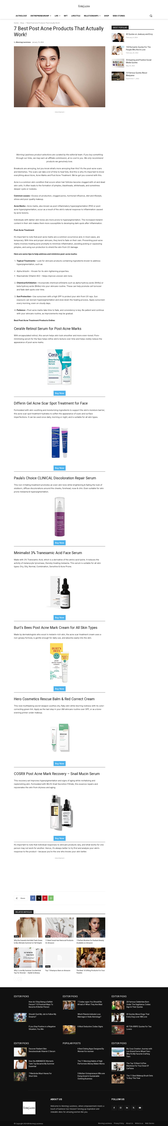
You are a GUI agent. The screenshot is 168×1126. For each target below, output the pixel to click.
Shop (22, 23)
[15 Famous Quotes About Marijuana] (118, 76)
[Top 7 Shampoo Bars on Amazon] (59, 958)
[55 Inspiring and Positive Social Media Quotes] (118, 63)
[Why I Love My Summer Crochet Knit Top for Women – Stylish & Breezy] (28, 958)
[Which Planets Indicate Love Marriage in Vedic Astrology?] (69, 1017)
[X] (38, 898)
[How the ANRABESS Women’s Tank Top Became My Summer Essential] (20, 1064)
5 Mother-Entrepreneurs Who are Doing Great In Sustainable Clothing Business (91, 1076)
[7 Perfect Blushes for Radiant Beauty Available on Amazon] (91, 927)
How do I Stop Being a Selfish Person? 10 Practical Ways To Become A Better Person (41, 1004)
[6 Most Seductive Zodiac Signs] (69, 1029)
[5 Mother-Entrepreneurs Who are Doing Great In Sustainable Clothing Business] (69, 1076)
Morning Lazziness (23, 42)
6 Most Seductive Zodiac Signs (90, 1026)
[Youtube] (140, 1107)
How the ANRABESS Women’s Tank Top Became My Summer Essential (41, 1063)
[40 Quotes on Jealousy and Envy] (118, 37)
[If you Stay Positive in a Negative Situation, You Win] (20, 1029)
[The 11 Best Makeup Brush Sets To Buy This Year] (118, 1078)
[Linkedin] (127, 1107)
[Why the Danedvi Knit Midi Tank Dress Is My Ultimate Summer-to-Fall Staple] (28, 927)
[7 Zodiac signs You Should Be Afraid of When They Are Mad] (69, 1005)
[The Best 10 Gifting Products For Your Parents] (91, 958)
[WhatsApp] (51, 898)
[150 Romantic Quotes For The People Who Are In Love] (118, 50)
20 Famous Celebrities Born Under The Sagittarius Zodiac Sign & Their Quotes (138, 1004)
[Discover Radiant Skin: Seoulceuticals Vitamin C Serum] (20, 1052)
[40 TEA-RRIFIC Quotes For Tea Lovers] (118, 1029)
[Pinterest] (45, 898)
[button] (151, 16)
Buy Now (59, 393)
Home (16, 23)
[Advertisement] (59, 131)
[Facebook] (32, 898)
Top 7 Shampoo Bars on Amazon (58, 970)
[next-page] (19, 979)
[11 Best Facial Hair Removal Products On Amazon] (59, 927)
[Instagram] (120, 1107)
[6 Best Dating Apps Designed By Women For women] (69, 1052)
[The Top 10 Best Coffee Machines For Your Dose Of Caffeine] (118, 1066)
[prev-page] (15, 979)
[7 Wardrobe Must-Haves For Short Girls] (20, 1076)
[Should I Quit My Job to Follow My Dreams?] (20, 1017)
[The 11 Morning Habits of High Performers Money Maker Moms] (69, 1064)
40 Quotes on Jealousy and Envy (139, 34)
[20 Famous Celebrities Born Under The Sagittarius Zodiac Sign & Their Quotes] (118, 1005)
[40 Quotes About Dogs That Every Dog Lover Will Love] (118, 1017)
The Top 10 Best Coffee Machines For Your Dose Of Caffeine (137, 1065)
